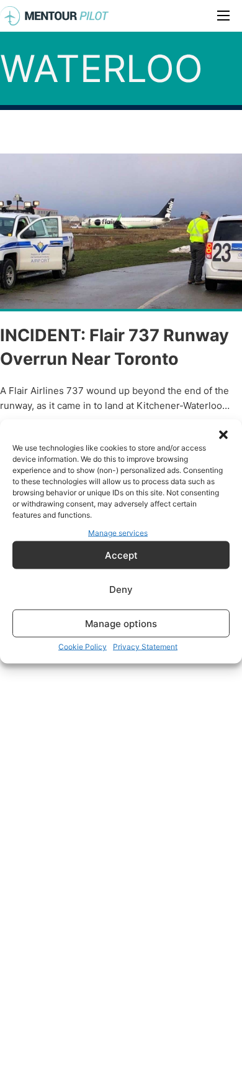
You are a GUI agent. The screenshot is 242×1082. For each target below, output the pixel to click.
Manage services (118, 532)
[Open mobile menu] (223, 16)
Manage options (121, 623)
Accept (121, 555)
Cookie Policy (82, 646)
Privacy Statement (145, 646)
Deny (121, 589)
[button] (223, 434)
